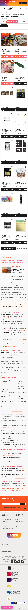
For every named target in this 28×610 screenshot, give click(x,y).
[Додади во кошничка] (7, 56)
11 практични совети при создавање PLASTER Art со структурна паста (17, 269)
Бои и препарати (6, 418)
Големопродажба (19, 521)
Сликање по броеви (16, 335)
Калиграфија (11, 330)
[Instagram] (15, 561)
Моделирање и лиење (20, 488)
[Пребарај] (17, 8)
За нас (16, 519)
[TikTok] (22, 561)
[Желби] (23, 8)
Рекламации (4, 521)
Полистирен (22, 21)
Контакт (16, 523)
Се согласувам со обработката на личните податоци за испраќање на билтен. (11, 508)
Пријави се (22, 504)
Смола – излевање (11, 341)
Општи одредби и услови (7, 526)
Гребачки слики (4, 488)
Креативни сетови (12, 325)
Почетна (3, 13)
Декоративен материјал (6, 14)
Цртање (20, 490)
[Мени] (1, 8)
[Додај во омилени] (12, 34)
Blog (16, 526)
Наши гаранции (5, 523)
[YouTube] (18, 561)
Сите (3, 21)
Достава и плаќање (6, 519)
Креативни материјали (11, 13)
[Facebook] (12, 561)
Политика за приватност (7, 528)
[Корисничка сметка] (20, 8)
